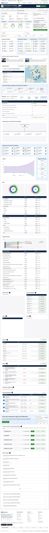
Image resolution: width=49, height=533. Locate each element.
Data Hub (28, 517)
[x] (46, 22)
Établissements (13, 8)
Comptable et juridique (33, 8)
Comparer (42, 431)
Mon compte (40, 521)
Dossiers (28, 514)
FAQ (46, 8)
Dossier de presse (40, 517)
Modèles (18, 8)
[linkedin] (45, 22)
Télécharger (42, 301)
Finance (27, 8)
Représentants (22, 8)
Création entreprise (19, 514)
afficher (43, 168)
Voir (32, 431)
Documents (7, 8)
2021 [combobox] (4, 239)
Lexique (28, 515)
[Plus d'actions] (47, 6)
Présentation (2, 8)
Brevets (18, 517)
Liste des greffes (29, 520)
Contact (39, 514)
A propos (39, 513)
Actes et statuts (19, 515)
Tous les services (19, 513)
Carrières (39, 516)
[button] (36, 77)
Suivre (38, 431)
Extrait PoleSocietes (19, 516)
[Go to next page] (30, 488)
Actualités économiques (30, 513)
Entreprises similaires (41, 8)
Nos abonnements (40, 515)
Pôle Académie (29, 521)
